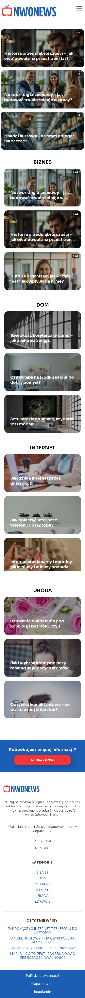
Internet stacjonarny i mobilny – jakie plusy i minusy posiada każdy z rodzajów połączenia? (42, 564)
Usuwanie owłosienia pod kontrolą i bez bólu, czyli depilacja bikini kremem (37, 624)
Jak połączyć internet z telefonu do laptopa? (33, 523)
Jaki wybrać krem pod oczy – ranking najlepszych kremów (39, 665)
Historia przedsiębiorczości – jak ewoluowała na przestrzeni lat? (38, 56)
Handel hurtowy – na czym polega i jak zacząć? (39, 138)
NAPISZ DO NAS (42, 760)
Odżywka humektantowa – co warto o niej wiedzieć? (40, 707)
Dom (42, 305)
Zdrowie (42, 901)
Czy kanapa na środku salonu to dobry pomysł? (42, 380)
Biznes (42, 162)
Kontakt (42, 848)
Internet (42, 448)
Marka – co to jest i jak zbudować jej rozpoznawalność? (42, 956)
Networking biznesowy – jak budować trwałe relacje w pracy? (38, 97)
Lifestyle (42, 890)
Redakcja (42, 841)
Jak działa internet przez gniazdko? (35, 481)
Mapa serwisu (42, 984)
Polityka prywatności (42, 976)
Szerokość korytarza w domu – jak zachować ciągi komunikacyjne (41, 338)
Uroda (42, 591)
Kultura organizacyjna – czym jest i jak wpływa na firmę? (40, 279)
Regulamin (42, 992)
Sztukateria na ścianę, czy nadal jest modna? (42, 421)
